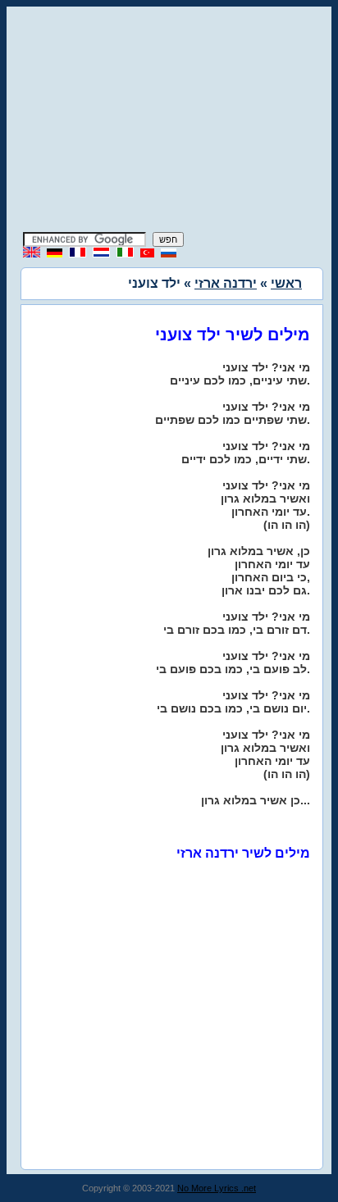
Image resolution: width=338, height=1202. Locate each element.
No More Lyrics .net (216, 1188)
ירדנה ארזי (225, 283)
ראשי (286, 283)
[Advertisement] (169, 121)
